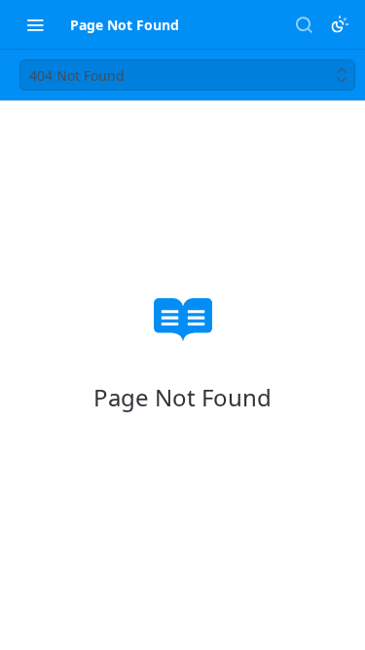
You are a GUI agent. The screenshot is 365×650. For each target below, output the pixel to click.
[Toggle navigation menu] (35, 24)
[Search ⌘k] (303, 24)
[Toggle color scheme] (339, 24)
